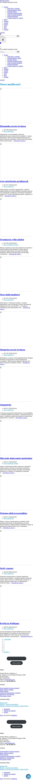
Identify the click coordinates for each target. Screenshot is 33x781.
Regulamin (7, 709)
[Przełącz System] (30, 55)
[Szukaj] (0, 34)
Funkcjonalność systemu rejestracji (9, 688)
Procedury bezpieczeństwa (14, 13)
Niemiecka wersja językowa (12, 350)
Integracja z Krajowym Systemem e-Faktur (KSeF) (14, 706)
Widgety (6, 21)
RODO (6, 712)
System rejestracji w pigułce (15, 18)
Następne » (7, 652)
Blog (5, 28)
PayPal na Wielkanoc (9, 623)
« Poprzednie (7, 639)
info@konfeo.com (10, 679)
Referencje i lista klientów (7, 694)
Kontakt (6, 29)
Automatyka (5, 405)
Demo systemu (16, 663)
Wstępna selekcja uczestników (13, 513)
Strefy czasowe (6, 568)
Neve (1, 715)
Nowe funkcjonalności (10, 294)
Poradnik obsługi (12, 11)
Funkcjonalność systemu (14, 10)
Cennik (6, 23)
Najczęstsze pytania (5, 696)
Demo (5, 19)
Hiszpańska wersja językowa (13, 126)
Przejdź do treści (4, 0)
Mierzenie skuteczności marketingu (16, 458)
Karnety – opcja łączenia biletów (9, 704)
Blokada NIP (3, 703)
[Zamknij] (3, 39)
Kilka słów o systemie (13, 8)
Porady (16, 245)
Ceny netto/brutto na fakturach (14, 181)
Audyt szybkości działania (14, 15)
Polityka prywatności (10, 710)
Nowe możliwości (9, 131)
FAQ (5, 26)
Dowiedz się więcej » (20, 141)
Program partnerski (12, 16)
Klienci (6, 24)
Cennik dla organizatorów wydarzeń (10, 693)
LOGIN (2, 32)
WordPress (14, 715)
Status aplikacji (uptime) (6, 689)
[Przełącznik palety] (16, 43)
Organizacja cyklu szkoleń (12, 239)
